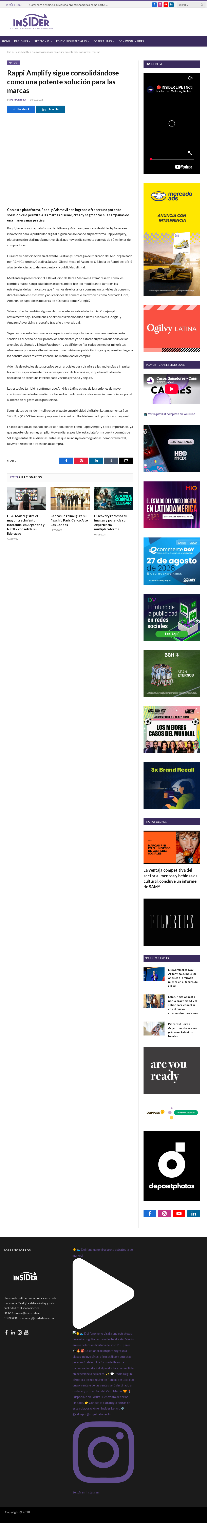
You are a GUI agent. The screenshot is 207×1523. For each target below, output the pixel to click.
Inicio (10, 51)
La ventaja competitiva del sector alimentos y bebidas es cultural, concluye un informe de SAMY (170, 878)
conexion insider (131, 41)
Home (6, 41)
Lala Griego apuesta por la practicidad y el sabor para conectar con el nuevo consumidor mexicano (183, 1005)
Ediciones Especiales (71, 41)
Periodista (18, 99)
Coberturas (102, 41)
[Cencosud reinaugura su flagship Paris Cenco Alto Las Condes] (70, 498)
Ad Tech (13, 62)
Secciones (42, 41)
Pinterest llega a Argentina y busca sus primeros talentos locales (182, 1030)
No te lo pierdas (157, 958)
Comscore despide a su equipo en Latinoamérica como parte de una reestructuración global (69, 4)
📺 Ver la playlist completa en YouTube (169, 414)
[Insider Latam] (31, 22)
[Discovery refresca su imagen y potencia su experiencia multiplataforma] (113, 498)
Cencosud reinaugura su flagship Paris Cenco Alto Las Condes (69, 520)
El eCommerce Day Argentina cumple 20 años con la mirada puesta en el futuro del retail (183, 978)
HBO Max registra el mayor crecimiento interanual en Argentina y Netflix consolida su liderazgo (26, 524)
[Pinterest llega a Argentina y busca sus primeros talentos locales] (154, 1028)
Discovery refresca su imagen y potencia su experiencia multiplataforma (110, 522)
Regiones (21, 41)
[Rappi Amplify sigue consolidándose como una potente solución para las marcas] (70, 159)
